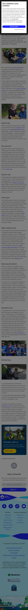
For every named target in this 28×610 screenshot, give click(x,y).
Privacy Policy (19, 22)
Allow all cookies (14, 26)
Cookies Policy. (15, 19)
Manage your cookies (19, 29)
